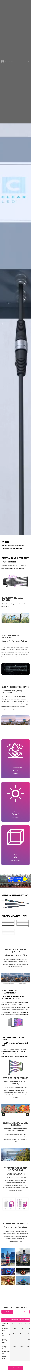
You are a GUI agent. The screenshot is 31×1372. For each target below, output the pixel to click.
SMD (7, 1312)
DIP (23, 1312)
